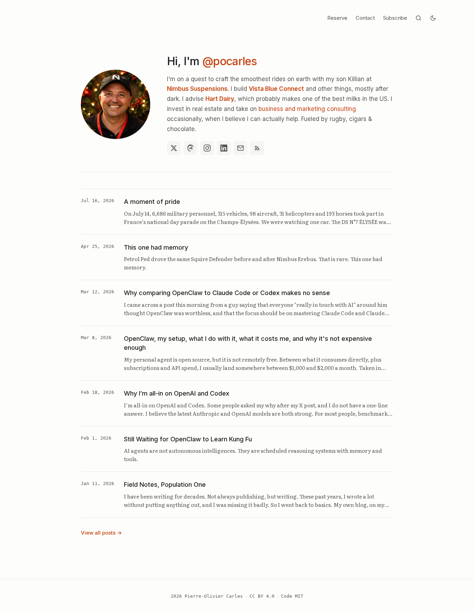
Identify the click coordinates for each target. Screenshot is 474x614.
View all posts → (101, 532)
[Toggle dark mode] (433, 18)
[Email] (240, 148)
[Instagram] (207, 148)
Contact (365, 18)
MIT (299, 596)
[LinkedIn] (224, 148)
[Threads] (190, 148)
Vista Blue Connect (276, 88)
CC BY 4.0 (261, 596)
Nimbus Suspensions (197, 88)
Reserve (337, 18)
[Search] (418, 18)
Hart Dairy (219, 98)
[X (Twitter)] (174, 148)
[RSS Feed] (257, 148)
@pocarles (229, 61)
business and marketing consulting (307, 108)
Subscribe (395, 18)
